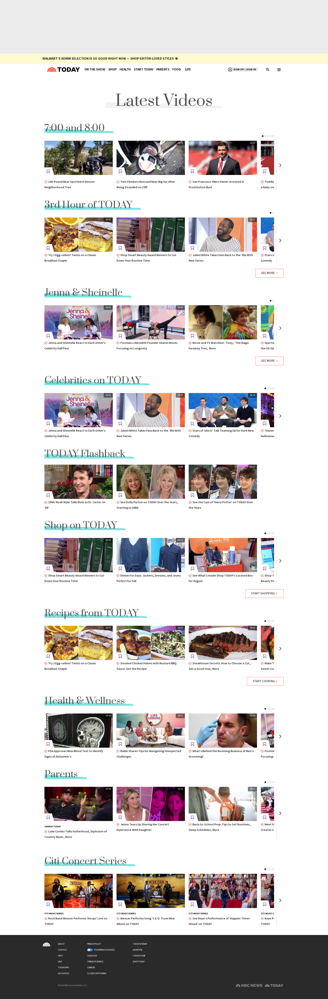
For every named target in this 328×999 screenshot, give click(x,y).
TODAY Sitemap (140, 944)
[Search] (268, 69)
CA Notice (92, 955)
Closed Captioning (96, 973)
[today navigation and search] (279, 69)
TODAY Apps (63, 967)
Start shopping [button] (263, 594)
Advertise (137, 949)
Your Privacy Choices (104, 949)
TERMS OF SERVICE (95, 961)
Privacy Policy (94, 944)
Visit (60, 961)
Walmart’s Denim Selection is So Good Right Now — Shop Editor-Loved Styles (108, 58)
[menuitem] (94, 69)
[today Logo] (46, 944)
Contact (62, 949)
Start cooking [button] (264, 681)
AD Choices (63, 973)
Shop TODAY (138, 961)
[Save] (48, 171)
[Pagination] (262, 136)
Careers (91, 967)
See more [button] (268, 273)
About (61, 944)
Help (60, 955)
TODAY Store (139, 955)
